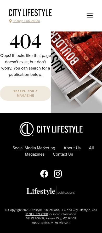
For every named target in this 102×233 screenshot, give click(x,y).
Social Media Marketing (34, 148)
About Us (72, 148)
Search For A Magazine (25, 93)
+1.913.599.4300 (37, 214)
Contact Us (63, 154)
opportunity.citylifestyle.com (51, 222)
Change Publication (26, 21)
